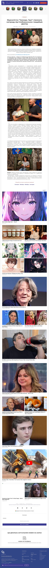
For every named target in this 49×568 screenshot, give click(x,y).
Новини (7, 2)
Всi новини (16, 26)
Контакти (12, 3)
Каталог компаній (16, 2)
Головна (17, 503)
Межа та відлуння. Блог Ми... (25, 556)
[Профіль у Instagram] (35, 3)
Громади (21, 2)
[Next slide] (46, 9)
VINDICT (10, 562)
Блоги (23, 554)
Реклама (23, 561)
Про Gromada (8, 3)
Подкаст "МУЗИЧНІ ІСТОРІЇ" (34, 554)
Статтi (32, 556)
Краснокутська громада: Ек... (25, 560)
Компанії (41, 554)
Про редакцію (42, 558)
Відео (23, 558)
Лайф (31, 561)
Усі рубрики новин (22, 503)
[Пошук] (27, 3)
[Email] (31, 508)
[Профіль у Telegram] (33, 3)
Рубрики (10, 2)
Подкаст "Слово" (33, 559)
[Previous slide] (3, 9)
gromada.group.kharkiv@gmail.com (6, 556)
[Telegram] (22, 508)
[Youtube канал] (38, 3)
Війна (31, 558)
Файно (27, 565)
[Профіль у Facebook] (36, 3)
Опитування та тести (43, 555)
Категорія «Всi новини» (29, 503)
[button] (17, 508)
